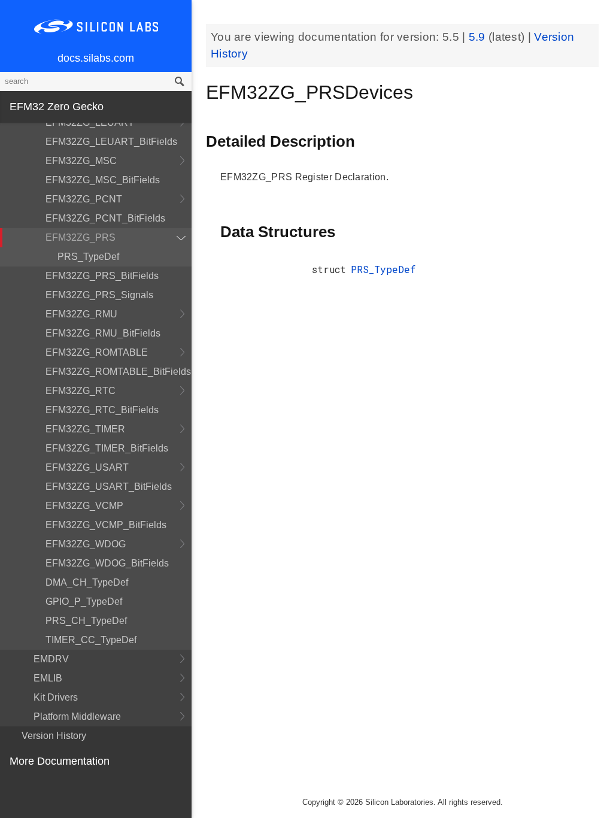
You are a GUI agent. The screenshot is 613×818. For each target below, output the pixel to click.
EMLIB (48, 678)
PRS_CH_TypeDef (86, 621)
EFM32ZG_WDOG (85, 544)
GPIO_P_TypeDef (83, 601)
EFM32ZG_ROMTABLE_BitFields (118, 371)
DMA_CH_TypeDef (86, 582)
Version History (54, 736)
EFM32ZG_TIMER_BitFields (106, 448)
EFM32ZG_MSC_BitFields (102, 180)
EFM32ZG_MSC (81, 161)
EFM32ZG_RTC (80, 391)
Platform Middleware (77, 716)
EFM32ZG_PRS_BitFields (102, 276)
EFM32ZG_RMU (81, 314)
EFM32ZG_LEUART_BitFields (111, 142)
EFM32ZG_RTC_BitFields (102, 410)
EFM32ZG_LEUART (89, 122)
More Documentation (60, 761)
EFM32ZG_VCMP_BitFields (105, 525)
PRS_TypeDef (88, 257)
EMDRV (51, 659)
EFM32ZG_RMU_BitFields (102, 333)
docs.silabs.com (95, 58)
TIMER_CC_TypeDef (90, 640)
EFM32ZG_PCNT (83, 199)
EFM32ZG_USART (87, 467)
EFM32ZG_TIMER (85, 429)
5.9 (478, 37)
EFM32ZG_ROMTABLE (96, 352)
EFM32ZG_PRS (80, 237)
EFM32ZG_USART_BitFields (108, 486)
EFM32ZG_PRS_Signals (99, 295)
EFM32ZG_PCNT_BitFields (105, 218)
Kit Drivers (56, 697)
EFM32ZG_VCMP (84, 506)
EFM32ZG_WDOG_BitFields (107, 563)
